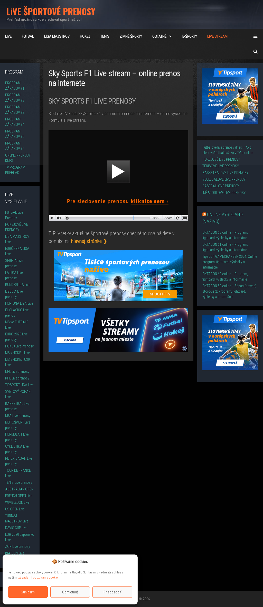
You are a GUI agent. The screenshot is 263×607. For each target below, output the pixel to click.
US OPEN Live (14, 509)
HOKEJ (85, 36)
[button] (129, 561)
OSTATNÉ (159, 36)
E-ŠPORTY (189, 36)
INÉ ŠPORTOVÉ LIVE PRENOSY (224, 193)
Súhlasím (28, 592)
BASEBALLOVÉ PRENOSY (220, 186)
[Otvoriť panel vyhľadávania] (255, 51)
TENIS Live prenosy (18, 482)
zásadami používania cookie (38, 577)
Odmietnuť (70, 592)
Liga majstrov (57, 36)
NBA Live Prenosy (17, 416)
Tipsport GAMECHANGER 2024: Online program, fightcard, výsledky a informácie (229, 261)
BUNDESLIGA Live (17, 285)
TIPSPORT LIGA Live (19, 385)
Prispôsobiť (112, 592)
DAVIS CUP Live (16, 528)
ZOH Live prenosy (17, 546)
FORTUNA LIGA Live (19, 303)
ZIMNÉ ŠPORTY (131, 36)
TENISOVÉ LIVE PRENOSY (220, 166)
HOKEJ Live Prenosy (19, 346)
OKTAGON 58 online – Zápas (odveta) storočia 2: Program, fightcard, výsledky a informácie (229, 291)
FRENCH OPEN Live (18, 496)
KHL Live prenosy (17, 378)
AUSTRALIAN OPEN (19, 489)
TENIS (104, 36)
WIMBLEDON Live (17, 502)
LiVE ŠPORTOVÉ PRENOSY (50, 11)
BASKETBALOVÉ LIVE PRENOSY (225, 173)
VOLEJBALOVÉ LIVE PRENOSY (224, 179)
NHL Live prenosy (17, 371)
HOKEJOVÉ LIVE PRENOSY (221, 159)
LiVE (8, 36)
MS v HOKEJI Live (17, 353)
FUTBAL (28, 36)
